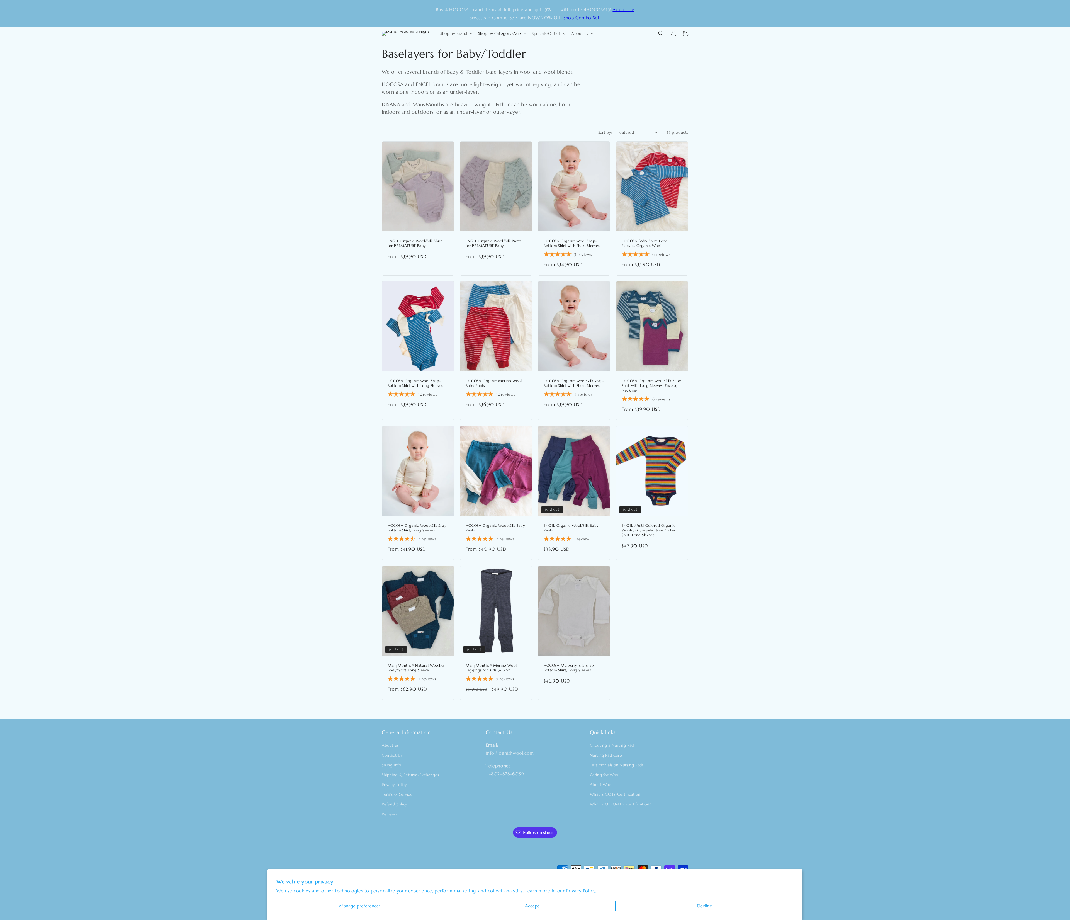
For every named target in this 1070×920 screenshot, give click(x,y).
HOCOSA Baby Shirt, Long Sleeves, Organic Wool (645, 243)
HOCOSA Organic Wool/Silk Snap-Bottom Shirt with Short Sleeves (574, 383)
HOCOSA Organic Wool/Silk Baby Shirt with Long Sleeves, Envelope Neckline (651, 386)
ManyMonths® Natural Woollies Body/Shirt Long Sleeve (416, 668)
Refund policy (394, 804)
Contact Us (392, 755)
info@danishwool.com (510, 753)
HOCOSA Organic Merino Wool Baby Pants (494, 383)
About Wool (601, 784)
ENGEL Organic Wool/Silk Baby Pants (571, 528)
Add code (623, 9)
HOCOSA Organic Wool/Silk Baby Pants (495, 528)
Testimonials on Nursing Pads (617, 765)
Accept (532, 906)
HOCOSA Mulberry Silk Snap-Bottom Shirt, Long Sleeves (570, 668)
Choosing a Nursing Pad (612, 745)
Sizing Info (391, 765)
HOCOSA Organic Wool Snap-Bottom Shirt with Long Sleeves (415, 383)
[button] (456, 33)
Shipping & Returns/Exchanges (410, 774)
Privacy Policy (394, 784)
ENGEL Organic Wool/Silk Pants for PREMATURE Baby (493, 243)
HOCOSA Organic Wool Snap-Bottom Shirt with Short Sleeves (572, 243)
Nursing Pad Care (606, 755)
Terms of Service (397, 794)
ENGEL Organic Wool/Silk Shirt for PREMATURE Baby (415, 243)
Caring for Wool (604, 774)
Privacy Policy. (581, 891)
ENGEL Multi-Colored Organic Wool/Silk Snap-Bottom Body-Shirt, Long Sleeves (648, 530)
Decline (704, 906)
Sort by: (605, 132)
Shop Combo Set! (582, 17)
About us (390, 745)
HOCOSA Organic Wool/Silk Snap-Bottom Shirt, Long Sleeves (418, 528)
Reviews (389, 814)
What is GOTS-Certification (615, 794)
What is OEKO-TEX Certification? (620, 804)
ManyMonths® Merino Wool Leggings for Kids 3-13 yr (491, 668)
